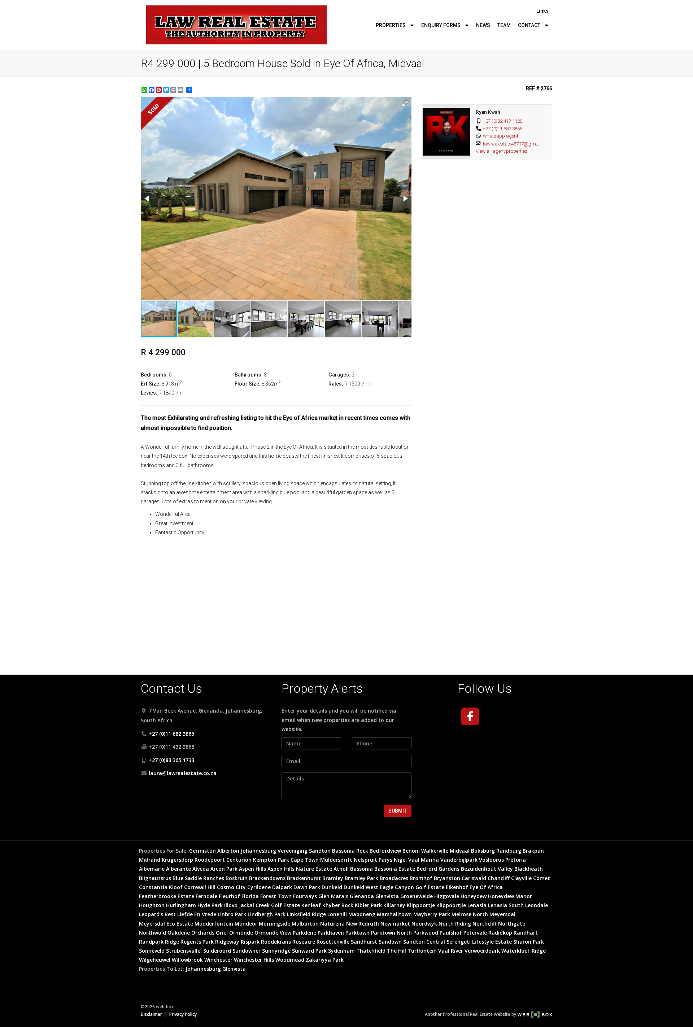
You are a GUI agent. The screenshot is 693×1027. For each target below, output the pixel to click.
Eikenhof (457, 887)
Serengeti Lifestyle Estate (479, 941)
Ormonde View (272, 932)
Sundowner (246, 950)
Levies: (149, 393)
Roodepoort (210, 859)
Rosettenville (333, 941)
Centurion (239, 859)
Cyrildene (259, 887)
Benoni (411, 850)
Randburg (508, 850)
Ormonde (241, 932)
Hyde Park (210, 905)
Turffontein (422, 950)
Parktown (357, 932)
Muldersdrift (336, 859)
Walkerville (434, 850)
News (483, 25)
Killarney (394, 905)
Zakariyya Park (325, 959)
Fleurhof (229, 896)
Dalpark (282, 887)
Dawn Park (306, 887)
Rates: (335, 384)
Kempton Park (271, 859)
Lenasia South (506, 905)
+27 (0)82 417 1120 (502, 121)
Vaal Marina (423, 859)
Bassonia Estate (394, 868)
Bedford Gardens (438, 868)
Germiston (202, 850)
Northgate (511, 923)
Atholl (341, 868)
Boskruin (237, 878)
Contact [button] (529, 25)
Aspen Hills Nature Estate (299, 868)
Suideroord (217, 950)
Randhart (526, 932)
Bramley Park (361, 878)
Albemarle (152, 868)
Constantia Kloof (161, 887)
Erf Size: (151, 384)
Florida (250, 896)
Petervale (475, 932)
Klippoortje (421, 905)
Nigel (400, 859)
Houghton (152, 905)
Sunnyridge (276, 950)
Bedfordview (385, 850)
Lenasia (477, 905)
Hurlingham (181, 905)
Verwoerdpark (482, 950)
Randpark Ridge (159, 941)
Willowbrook (187, 959)
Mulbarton (305, 923)
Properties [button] (391, 25)
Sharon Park (528, 941)
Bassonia (361, 868)
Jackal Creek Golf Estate (269, 905)
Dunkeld (332, 887)
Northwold (152, 932)
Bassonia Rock (350, 850)
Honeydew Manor (510, 896)
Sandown (390, 941)
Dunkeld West (361, 887)
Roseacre (303, 941)
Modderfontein (214, 923)
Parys (385, 859)
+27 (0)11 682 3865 (502, 128)
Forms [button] (441, 25)
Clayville (521, 878)
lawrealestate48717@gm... (511, 144)
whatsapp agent (500, 136)
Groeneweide (416, 896)
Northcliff (484, 923)
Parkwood (425, 932)
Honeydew (474, 896)
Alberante (178, 868)
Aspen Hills (252, 868)
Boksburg (483, 850)
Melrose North (470, 914)
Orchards (202, 932)
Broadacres (394, 878)
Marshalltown (394, 914)
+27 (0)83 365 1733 (171, 760)
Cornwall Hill (199, 887)
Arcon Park (223, 868)
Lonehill (337, 914)
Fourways (305, 896)
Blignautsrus (155, 878)
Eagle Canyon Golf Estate (412, 887)
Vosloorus (491, 859)
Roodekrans (276, 941)
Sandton (320, 850)
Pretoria (515, 859)
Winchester (218, 959)
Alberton (228, 850)
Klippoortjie (451, 905)
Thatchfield (370, 950)
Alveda (200, 868)
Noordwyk (424, 923)
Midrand (149, 859)
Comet (541, 878)
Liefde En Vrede (196, 914)
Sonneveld (152, 950)
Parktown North (391, 932)
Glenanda (362, 896)
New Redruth (362, 923)
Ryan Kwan (488, 112)
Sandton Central (424, 941)
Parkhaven (331, 932)
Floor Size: (248, 384)
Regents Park (197, 941)
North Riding (455, 923)
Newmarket (395, 923)
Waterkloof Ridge (523, 950)
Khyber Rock (337, 905)
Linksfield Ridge (306, 914)
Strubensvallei (184, 950)
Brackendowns (267, 878)
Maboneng (361, 914)
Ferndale (206, 896)
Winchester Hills (254, 959)
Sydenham (341, 950)
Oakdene (178, 932)
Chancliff (499, 878)
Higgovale (446, 896)
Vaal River (450, 950)
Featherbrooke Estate (166, 896)
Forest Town (276, 896)
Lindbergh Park (267, 914)
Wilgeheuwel (154, 959)
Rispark (250, 941)
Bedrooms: (154, 375)
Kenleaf (311, 905)
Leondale (536, 905)
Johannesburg (258, 850)
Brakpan (533, 850)
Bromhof (421, 878)
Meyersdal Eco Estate (166, 923)
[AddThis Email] (181, 90)
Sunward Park (309, 950)
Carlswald (474, 878)
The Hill (396, 950)
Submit (397, 811)
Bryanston (447, 878)
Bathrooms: (249, 375)
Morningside (274, 923)
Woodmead (289, 959)
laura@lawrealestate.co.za (183, 773)
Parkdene (304, 932)
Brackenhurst (304, 878)
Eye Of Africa (486, 887)
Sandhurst (364, 941)
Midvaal (460, 850)
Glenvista (387, 896)
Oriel (222, 932)
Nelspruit (365, 859)
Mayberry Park (431, 914)
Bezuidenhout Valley (487, 868)
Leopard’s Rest (157, 914)
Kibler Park (368, 905)
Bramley (332, 878)
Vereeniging (293, 850)
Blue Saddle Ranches (198, 878)
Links (542, 11)
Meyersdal (502, 914)
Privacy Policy (183, 1014)
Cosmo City (231, 887)
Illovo (230, 905)
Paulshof (451, 932)
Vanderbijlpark (459, 859)
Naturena (332, 923)
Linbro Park (232, 914)
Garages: (339, 375)
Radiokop (500, 932)
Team (504, 25)
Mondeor (246, 923)
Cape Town (305, 859)
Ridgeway (227, 941)
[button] (405, 103)
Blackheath (528, 868)
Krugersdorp (177, 859)
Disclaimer (151, 1014)
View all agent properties (501, 151)
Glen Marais (333, 896)
